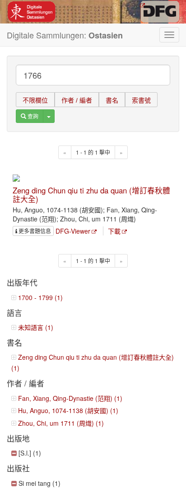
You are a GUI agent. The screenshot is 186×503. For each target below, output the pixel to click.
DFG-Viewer (73, 230)
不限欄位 (35, 100)
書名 (112, 100)
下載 (114, 230)
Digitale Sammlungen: (65, 35)
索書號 (141, 100)
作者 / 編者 (76, 100)
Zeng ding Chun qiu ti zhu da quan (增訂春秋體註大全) (91, 194)
